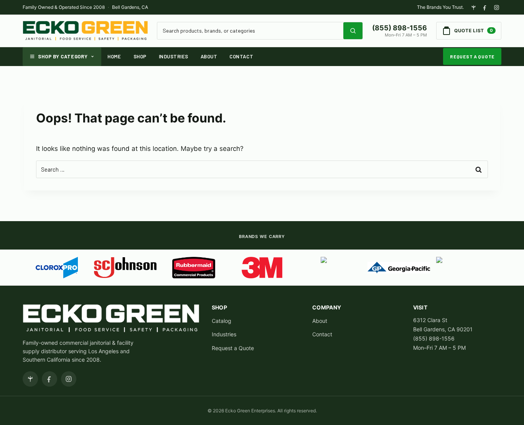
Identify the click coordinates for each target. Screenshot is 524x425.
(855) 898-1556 (399, 28)
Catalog (221, 321)
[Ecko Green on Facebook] (485, 7)
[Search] (353, 30)
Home (114, 56)
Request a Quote (472, 56)
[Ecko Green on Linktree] (473, 7)
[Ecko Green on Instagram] (496, 7)
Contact (241, 56)
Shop (140, 56)
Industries (173, 56)
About (209, 56)
